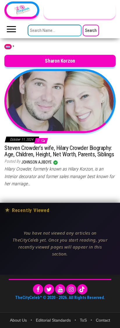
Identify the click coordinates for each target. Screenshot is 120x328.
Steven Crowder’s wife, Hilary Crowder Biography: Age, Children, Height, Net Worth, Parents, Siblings (59, 151)
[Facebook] (38, 289)
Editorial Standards (53, 320)
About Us (18, 320)
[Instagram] (71, 289)
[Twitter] (49, 289)
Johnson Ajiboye (37, 162)
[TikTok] (82, 289)
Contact (103, 320)
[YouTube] (60, 289)
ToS (83, 320)
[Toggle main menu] (11, 30)
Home (8, 47)
